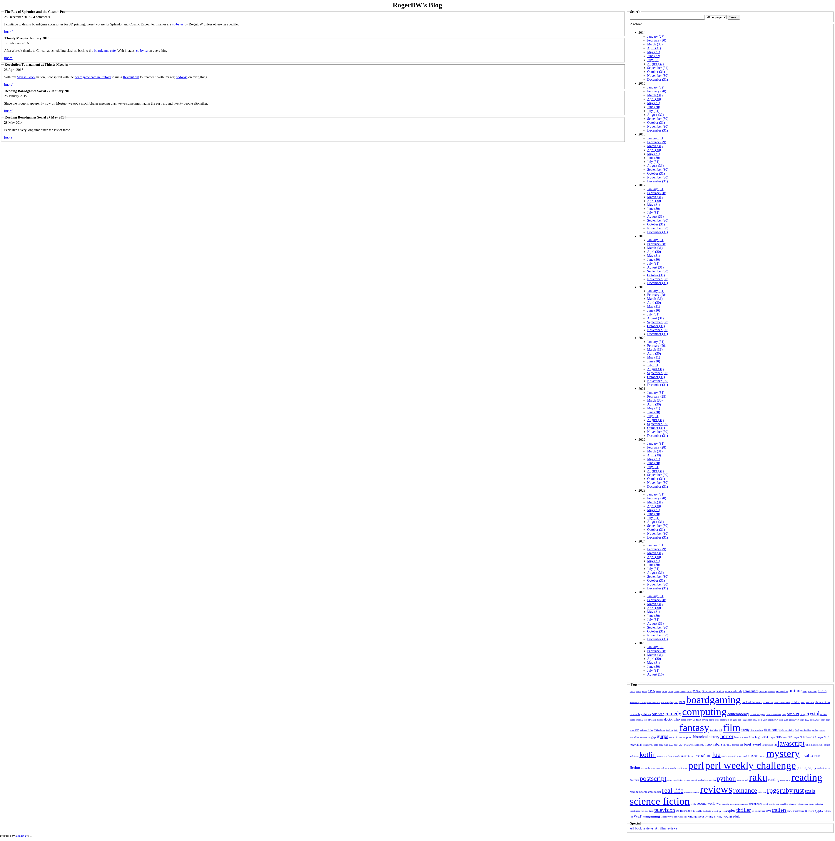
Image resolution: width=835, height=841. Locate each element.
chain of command (782, 702)
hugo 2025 (689, 745)
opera (667, 768)
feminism (714, 730)
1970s (664, 691)
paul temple (682, 768)
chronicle (810, 702)
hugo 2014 (761, 737)
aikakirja (763, 691)
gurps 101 (673, 737)
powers (670, 780)
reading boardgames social (645, 791)
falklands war (659, 730)
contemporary (738, 714)
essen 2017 (773, 720)
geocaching (634, 737)
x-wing (718, 816)
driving (705, 720)
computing (704, 711)
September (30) (657, 118)
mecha (724, 756)
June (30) (653, 107)
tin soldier (756, 811)
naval (805, 755)
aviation (643, 702)
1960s (658, 691)
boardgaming (713, 699)
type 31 (803, 811)
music (762, 756)
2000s (683, 691)
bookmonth (768, 702)
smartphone (756, 803)
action (720, 691)
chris (803, 702)
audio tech (634, 702)
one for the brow (648, 768)
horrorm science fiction (744, 737)
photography (807, 767)
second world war (709, 803)
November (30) (657, 75)
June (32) (653, 56)
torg (763, 811)
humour (735, 745)
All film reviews (666, 828)
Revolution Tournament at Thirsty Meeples (36, 64)
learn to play (662, 756)
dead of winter (649, 720)
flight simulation (786, 730)
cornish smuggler (757, 714)
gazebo (815, 730)
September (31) (657, 68)
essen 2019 (794, 720)
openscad (660, 768)
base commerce (653, 702)
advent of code (733, 691)
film (731, 727)
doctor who (672, 719)
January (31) (655, 138)
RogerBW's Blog (417, 5)
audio (822, 691)
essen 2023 (815, 720)
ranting (773, 779)
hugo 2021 (648, 745)
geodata (643, 737)
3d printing (709, 691)
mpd (745, 756)
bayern (674, 702)
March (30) (655, 400)
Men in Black (26, 77)
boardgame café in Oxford (93, 77)
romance (745, 790)
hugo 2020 (636, 744)
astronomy (812, 691)
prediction (678, 780)
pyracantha (711, 780)
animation (782, 691)
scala (810, 791)
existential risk (646, 730)
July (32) (653, 60)
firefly (745, 730)
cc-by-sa (178, 24)
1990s (677, 691)
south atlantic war (771, 804)
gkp (653, 737)
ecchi (717, 720)
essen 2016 (762, 720)
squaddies (784, 804)
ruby (786, 790)
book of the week (752, 702)
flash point (771, 730)
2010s (689, 691)
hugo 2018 (811, 737)
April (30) (654, 99)
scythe (693, 804)
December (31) (657, 79)
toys (768, 810)
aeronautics (750, 691)
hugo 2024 (678, 745)
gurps (662, 736)
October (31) (656, 71)
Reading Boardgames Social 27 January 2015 (38, 91)
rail (746, 780)
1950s (651, 691)
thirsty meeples (723, 810)
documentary (686, 720)
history (714, 736)
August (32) (655, 64)
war (637, 816)
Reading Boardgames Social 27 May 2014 (35, 117)
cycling (639, 720)
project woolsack (698, 780)
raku (758, 777)
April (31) (654, 48)
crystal (812, 713)
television (664, 810)
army (805, 691)
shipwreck (734, 804)
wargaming (651, 816)
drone (711, 720)
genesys (821, 730)
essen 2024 (825, 720)
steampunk (803, 804)
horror (726, 736)
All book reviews (641, 828)
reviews (716, 789)
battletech (665, 702)
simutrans (744, 804)
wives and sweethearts (677, 817)
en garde (733, 720)
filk (720, 730)
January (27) (655, 36)
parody (673, 768)
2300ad (697, 691)
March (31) (655, 95)
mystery (783, 753)
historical (700, 736)
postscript (653, 778)
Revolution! (131, 77)
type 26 (796, 811)
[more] (8, 31)
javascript (791, 743)
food (797, 730)
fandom (669, 730)
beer (682, 702)
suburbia (819, 804)
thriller (743, 810)
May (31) (653, 52)
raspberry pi (785, 780)
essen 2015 (752, 720)
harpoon (687, 737)
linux (683, 756)
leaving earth (674, 756)
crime (802, 714)
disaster (660, 720)
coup (784, 714)
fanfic (676, 730)
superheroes (635, 811)
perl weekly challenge (750, 765)
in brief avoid (750, 744)
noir (811, 756)
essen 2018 (783, 720)
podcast (820, 768)
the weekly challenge (702, 811)
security (725, 804)
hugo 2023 (668, 745)
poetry (827, 768)
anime (795, 690)
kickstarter (634, 756)
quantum (740, 780)
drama (697, 719)
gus (680, 737)
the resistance (684, 810)
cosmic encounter (773, 714)
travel (789, 811)
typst (819, 810)
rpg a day (762, 792)
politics (634, 779)
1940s (644, 691)
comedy (673, 713)
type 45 (811, 811)
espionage (742, 720)
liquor (690, 756)
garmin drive (805, 730)
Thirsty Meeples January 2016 (27, 38)
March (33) (655, 44)
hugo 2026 (699, 745)
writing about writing (700, 816)
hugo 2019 (823, 737)
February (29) (656, 142)
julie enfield (824, 745)
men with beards (735, 756)
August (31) (655, 165)
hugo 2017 (799, 737)
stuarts (811, 804)
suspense (644, 811)
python (726, 778)
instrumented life (769, 745)
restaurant (688, 792)
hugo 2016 (787, 737)
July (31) (653, 111)
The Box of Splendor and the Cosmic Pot (35, 11)
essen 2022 (804, 720)
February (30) (656, 40)
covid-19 (793, 714)
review (696, 792)
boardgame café (105, 50)
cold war (658, 714)
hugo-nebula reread (718, 744)
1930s (638, 691)
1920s (632, 691)
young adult (731, 816)
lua (716, 754)
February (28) (656, 91)
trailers (779, 810)
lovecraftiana (702, 756)
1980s (670, 691)
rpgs (773, 790)
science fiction (660, 801)
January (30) (655, 647)
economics (724, 720)
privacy (687, 780)
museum (753, 756)
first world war (756, 730)
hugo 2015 (775, 737)
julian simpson (811, 745)
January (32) (655, 87)
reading (806, 777)
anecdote (771, 691)
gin (649, 737)
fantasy (694, 727)
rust (798, 790)
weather (664, 817)
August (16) (655, 674)
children (795, 702)
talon (651, 811)
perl (696, 765)
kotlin (648, 754)
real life (672, 790)
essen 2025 (634, 730)
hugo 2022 (658, 745)
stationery (793, 804)
